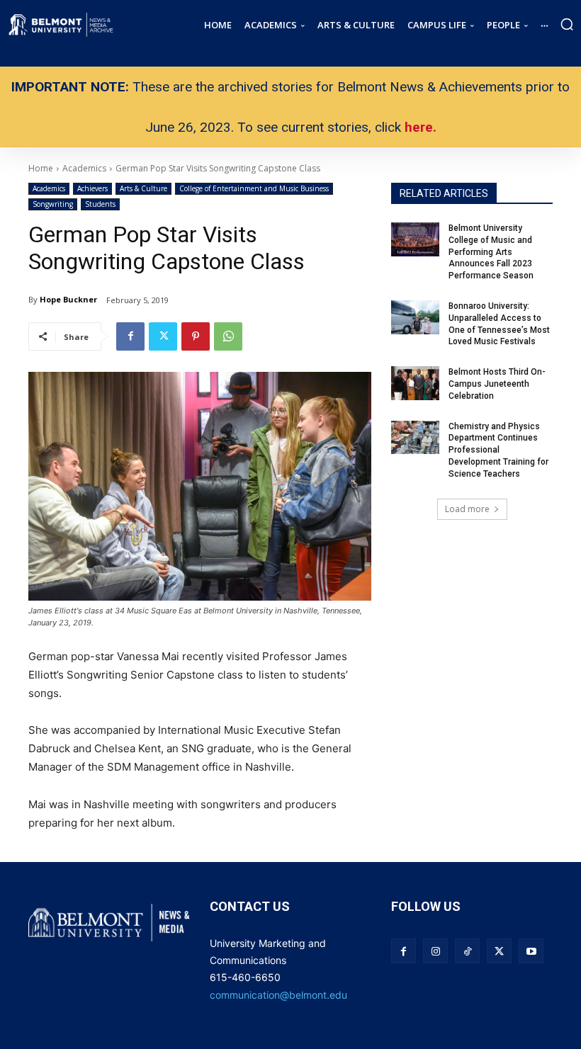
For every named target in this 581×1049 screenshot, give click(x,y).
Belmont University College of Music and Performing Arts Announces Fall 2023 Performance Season (492, 251)
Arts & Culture (143, 188)
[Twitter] (163, 336)
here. (420, 127)
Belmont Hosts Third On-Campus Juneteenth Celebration (497, 384)
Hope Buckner (68, 299)
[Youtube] (531, 951)
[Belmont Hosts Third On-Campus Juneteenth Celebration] (415, 383)
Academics (49, 188)
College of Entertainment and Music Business (254, 188)
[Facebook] (130, 336)
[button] (567, 24)
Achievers (92, 188)
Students (100, 204)
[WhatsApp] (228, 336)
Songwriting (53, 204)
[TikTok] (467, 951)
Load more (467, 509)
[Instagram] (435, 951)
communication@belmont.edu (278, 995)
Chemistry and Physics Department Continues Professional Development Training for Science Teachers (498, 450)
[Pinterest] (195, 336)
